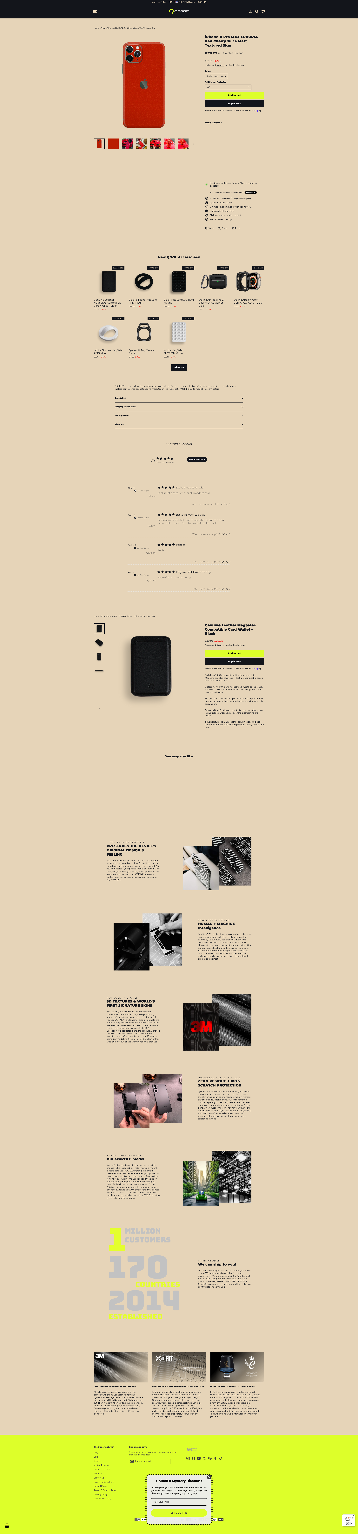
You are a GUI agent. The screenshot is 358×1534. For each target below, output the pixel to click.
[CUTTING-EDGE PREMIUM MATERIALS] (121, 1367)
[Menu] (353, 1516)
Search (97, 1461)
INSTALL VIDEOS (102, 1469)
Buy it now (234, 103)
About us (119, 424)
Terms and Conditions (104, 1482)
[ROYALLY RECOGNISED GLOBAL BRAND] (237, 1367)
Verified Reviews (101, 1465)
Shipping (220, 65)
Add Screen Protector (215, 82)
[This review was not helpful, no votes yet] (227, 504)
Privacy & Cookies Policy (105, 1490)
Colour (208, 71)
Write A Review (197, 459)
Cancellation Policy (102, 1498)
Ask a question (122, 415)
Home (96, 28)
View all (179, 367)
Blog (96, 1457)
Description (120, 398)
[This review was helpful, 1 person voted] (223, 534)
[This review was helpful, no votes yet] (222, 504)
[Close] (209, 1477)
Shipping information (125, 407)
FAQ (96, 1452)
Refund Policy (100, 1486)
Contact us (99, 1478)
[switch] (349, 1523)
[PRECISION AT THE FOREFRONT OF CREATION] (179, 1367)
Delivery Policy (100, 1494)
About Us (98, 1473)
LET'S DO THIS (179, 1512)
